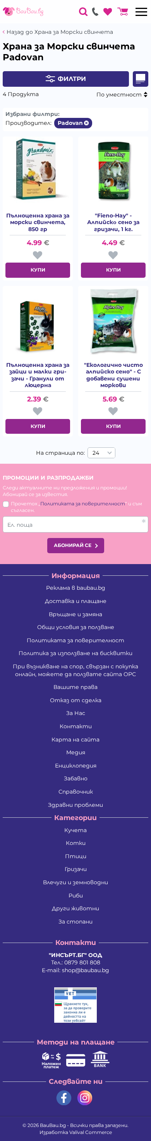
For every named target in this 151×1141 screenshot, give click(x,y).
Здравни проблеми (75, 804)
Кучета (75, 830)
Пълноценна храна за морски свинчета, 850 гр (37, 222)
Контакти (76, 726)
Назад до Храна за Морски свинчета (60, 32)
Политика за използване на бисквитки (75, 653)
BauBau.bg (53, 1125)
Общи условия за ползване (75, 627)
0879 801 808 (82, 962)
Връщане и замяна (75, 614)
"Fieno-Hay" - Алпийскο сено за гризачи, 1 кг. (113, 222)
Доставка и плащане (75, 601)
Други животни (75, 908)
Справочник (75, 791)
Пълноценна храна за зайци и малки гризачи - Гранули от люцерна (37, 375)
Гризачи (76, 869)
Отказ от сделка (75, 700)
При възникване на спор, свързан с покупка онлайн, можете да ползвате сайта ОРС (75, 670)
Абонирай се (72, 545)
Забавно (76, 778)
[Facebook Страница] (64, 1098)
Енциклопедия (75, 765)
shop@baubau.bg (85, 970)
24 (96, 452)
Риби (76, 895)
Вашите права (75, 687)
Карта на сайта (75, 739)
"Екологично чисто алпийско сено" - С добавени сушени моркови (113, 375)
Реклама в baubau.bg (75, 587)
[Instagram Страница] (85, 1098)
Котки (76, 843)
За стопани (75, 921)
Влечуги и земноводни (75, 882)
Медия (75, 752)
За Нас (75, 713)
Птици (75, 856)
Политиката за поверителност (82, 504)
